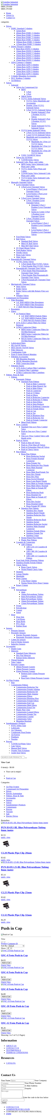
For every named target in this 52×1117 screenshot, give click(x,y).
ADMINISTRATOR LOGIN (18, 1109)
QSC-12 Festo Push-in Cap (15, 1023)
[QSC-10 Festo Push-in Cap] (13, 1001)
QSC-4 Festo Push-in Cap (14, 955)
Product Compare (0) (9, 943)
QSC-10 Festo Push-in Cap (15, 1006)
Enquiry (28, 1088)
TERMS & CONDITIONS (17, 1052)
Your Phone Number (33, 1083)
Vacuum (9, 812)
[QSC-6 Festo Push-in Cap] (12, 967)
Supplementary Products (15, 805)
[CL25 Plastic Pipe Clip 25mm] (6, 888)
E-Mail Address (31, 1086)
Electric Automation (14, 793)
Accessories (11, 798)
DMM (8, 1114)
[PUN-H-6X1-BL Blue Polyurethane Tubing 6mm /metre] (24, 823)
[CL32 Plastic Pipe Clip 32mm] (6, 910)
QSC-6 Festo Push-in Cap (14, 972)
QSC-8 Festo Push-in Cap (14, 989)
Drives (8, 791)
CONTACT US (12, 1048)
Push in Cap (11, 778)
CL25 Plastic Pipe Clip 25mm (16, 892)
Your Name (5, 1080)
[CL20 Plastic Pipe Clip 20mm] (6, 848)
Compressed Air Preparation (17, 789)
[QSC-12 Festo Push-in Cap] (13, 1018)
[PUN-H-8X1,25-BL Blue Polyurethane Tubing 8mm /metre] (26, 862)
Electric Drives (12, 816)
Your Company (40, 1080)
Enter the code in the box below (35, 1097)
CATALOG (11, 1063)
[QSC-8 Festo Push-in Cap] (12, 984)
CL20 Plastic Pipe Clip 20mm (16, 853)
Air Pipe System (12, 787)
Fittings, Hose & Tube (15, 796)
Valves (8, 803)
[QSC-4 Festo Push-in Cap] (12, 951)
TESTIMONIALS (13, 1050)
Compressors (11, 807)
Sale (7, 814)
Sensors (9, 800)
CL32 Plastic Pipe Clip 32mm (16, 915)
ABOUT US (11, 1046)
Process (9, 809)
